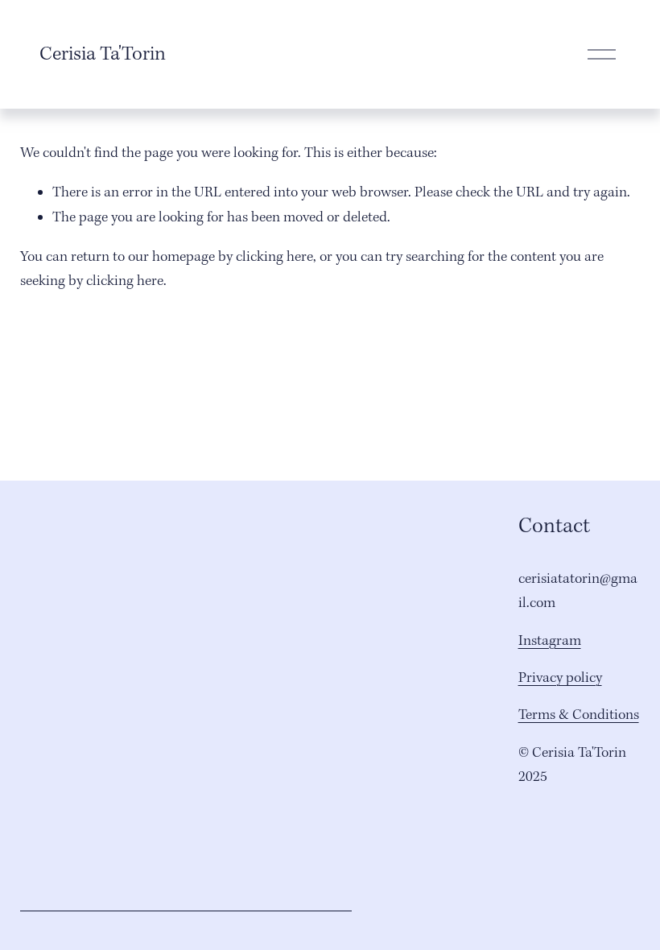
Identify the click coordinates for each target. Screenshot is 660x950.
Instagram (549, 641)
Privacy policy (560, 678)
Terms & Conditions (578, 715)
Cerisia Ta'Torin (102, 54)
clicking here (274, 257)
